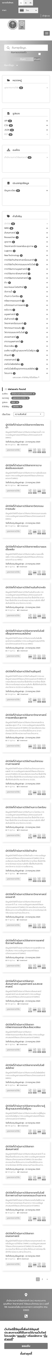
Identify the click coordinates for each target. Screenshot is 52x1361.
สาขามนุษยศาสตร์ (13, 341)
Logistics (9, 250)
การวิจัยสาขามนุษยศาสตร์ (16, 269)
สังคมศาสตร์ (11, 232)
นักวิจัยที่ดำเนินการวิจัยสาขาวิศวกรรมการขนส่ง (25, 507)
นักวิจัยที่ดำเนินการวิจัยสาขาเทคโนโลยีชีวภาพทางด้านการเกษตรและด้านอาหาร (26, 1194)
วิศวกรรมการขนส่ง (13, 328)
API (7, 120)
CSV (8, 125)
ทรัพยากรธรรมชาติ (13, 300)
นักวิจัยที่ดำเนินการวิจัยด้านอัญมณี (23, 671)
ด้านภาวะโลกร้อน (13, 296)
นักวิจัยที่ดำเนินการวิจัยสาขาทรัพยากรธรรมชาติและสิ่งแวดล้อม (23, 1026)
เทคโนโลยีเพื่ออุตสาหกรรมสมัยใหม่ (20, 368)
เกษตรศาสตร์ (11, 359)
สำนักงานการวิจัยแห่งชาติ (17, 157)
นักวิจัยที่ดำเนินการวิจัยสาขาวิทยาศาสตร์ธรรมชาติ (26, 895)
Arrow (28, 10)
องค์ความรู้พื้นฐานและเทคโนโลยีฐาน (21, 350)
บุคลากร (9, 241)
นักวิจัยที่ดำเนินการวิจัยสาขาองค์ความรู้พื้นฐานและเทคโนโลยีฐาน (25, 1107)
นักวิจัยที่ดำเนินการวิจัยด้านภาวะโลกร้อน (26, 807)
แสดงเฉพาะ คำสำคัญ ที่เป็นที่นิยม (25, 377)
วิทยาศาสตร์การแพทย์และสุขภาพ (20, 246)
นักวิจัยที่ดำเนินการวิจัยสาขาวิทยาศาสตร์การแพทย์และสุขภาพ (26, 716)
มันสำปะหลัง (10, 318)
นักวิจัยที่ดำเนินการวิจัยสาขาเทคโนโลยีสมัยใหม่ (25, 1066)
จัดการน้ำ (9, 291)
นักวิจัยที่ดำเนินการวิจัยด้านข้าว (21, 851)
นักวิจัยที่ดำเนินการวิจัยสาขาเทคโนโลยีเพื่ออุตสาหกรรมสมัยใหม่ (25, 632)
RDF (8, 134)
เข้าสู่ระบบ (46, 15)
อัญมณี (8, 355)
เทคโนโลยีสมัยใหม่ (13, 364)
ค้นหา (23, 59)
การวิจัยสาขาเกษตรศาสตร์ (17, 278)
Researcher (11, 237)
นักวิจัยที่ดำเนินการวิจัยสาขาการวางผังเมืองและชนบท (24, 466)
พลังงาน (9, 309)
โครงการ (9, 373)
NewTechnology (13, 255)
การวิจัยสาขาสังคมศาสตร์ (16, 273)
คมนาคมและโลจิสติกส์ (15, 287)
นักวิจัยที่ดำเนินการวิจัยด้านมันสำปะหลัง (26, 587)
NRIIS (8, 228)
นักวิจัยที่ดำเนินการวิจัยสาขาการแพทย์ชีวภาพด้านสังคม (25, 942)
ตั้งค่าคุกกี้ (26, 1354)
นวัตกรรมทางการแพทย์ (15, 305)
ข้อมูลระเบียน (11, 190)
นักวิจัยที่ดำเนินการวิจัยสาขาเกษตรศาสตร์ (20, 1235)
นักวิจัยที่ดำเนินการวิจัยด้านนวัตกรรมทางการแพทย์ (24, 762)
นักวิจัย (9, 223)
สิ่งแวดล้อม (10, 346)
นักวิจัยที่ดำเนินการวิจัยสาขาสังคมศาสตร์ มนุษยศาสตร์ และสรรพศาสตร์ (24, 983)
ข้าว (7, 282)
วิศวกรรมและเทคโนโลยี (15, 332)
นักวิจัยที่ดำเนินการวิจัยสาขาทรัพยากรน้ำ (25, 426)
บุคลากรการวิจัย (13, 87)
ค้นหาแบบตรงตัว (18, 52)
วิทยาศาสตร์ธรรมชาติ (14, 323)
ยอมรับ (26, 1346)
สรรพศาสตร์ (11, 336)
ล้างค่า (37, 59)
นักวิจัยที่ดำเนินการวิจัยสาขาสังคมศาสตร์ (20, 1148)
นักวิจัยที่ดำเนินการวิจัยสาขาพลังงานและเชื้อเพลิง (26, 548)
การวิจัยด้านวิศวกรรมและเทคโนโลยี (20, 264)
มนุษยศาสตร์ (11, 314)
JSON (8, 129)
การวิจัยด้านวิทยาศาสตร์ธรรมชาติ (20, 259)
